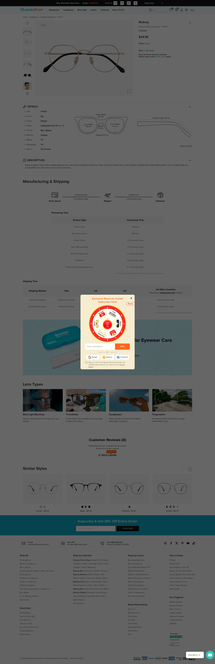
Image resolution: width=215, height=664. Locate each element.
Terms (130, 304)
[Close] (131, 298)
